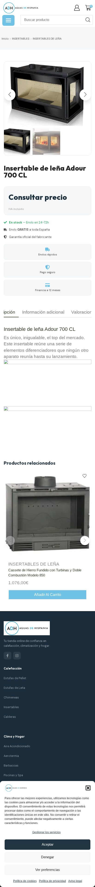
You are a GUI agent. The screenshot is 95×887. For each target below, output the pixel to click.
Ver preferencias (47, 870)
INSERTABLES (20, 38)
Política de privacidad (52, 881)
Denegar (47, 857)
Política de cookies (25, 881)
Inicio (5, 38)
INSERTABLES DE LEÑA (47, 38)
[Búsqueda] (87, 19)
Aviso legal (75, 881)
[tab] (43, 312)
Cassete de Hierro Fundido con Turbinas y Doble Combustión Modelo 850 (44, 572)
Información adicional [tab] (43, 312)
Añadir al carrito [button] (47, 595)
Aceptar (47, 844)
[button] (88, 788)
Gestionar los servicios (46, 832)
